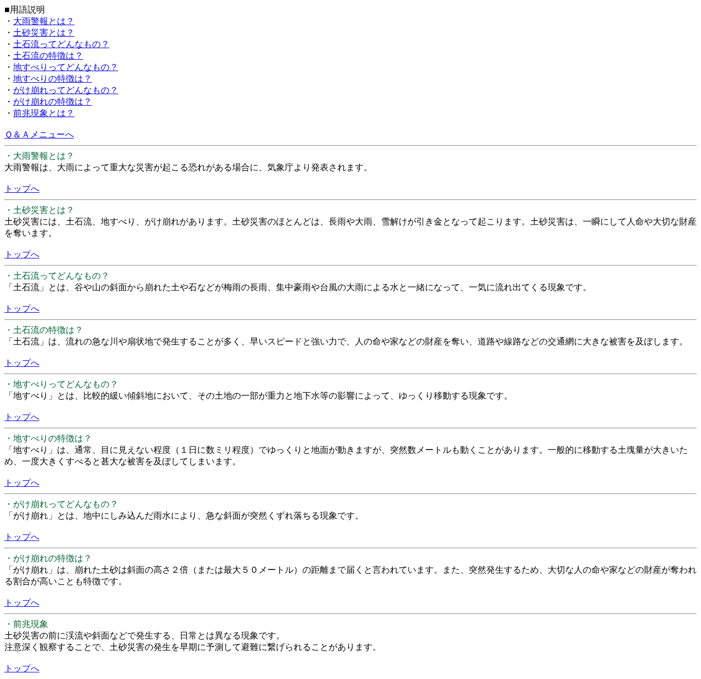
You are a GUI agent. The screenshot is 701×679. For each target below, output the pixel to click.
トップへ (21, 188)
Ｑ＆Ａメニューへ (39, 134)
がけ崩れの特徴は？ (52, 101)
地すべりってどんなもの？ (65, 67)
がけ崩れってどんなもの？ (65, 90)
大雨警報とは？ (43, 21)
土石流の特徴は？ (48, 55)
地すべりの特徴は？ (52, 78)
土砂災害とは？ (43, 32)
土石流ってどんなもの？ (61, 44)
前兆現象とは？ (43, 113)
